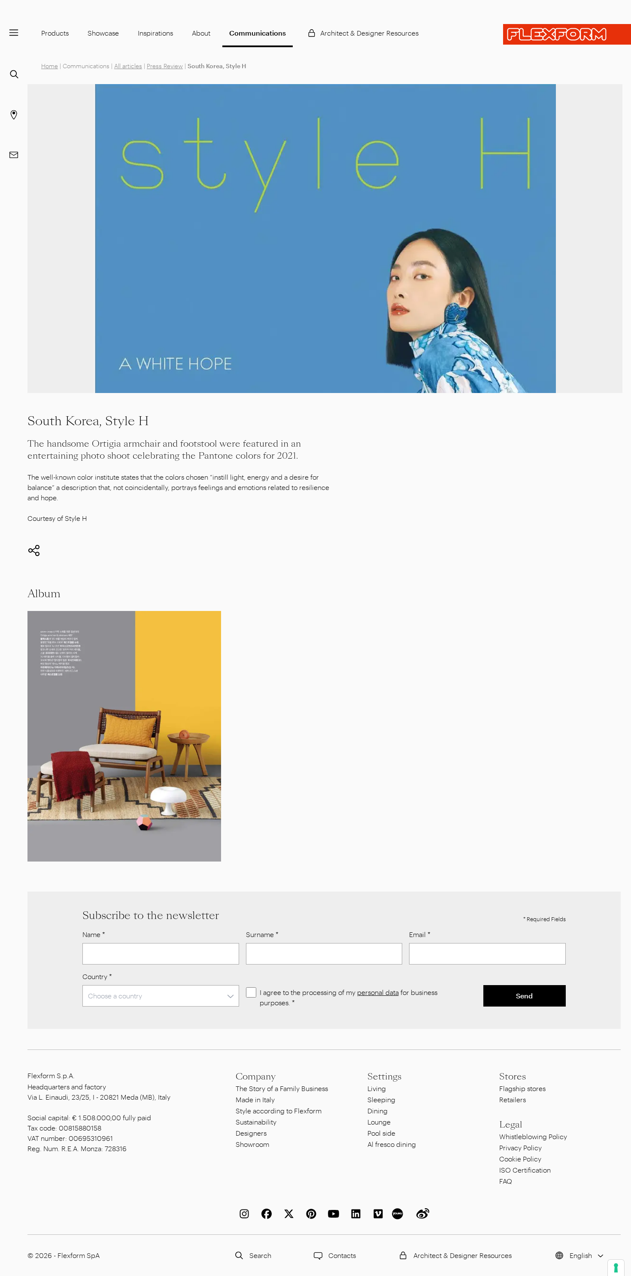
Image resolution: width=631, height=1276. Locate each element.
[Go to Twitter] (287, 1214)
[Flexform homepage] (567, 34)
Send (524, 996)
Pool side (381, 1133)
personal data (378, 992)
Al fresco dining (391, 1144)
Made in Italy (255, 1099)
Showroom (252, 1144)
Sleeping (381, 1099)
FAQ (505, 1181)
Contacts (342, 1255)
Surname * (262, 934)
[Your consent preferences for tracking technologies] (616, 1268)
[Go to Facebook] (265, 1214)
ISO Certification (525, 1170)
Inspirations (155, 33)
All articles (128, 66)
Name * (93, 934)
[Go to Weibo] (421, 1214)
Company (256, 1076)
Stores (512, 1076)
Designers (251, 1133)
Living (376, 1088)
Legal (510, 1125)
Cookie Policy (520, 1159)
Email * (420, 934)
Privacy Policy (520, 1147)
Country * (97, 976)
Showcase (103, 33)
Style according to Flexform (279, 1111)
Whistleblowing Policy (533, 1136)
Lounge (379, 1122)
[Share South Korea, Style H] (33, 550)
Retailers (512, 1099)
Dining (377, 1111)
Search (260, 1255)
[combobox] (160, 996)
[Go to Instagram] (242, 1214)
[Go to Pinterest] (309, 1214)
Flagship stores (522, 1088)
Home (49, 66)
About (201, 33)
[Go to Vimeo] (376, 1214)
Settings (384, 1076)
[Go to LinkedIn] (354, 1214)
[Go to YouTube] (332, 1214)
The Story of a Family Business (282, 1088)
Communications (257, 33)
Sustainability (256, 1122)
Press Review (165, 66)
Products (55, 33)
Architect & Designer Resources (369, 33)
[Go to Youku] (399, 1213)
